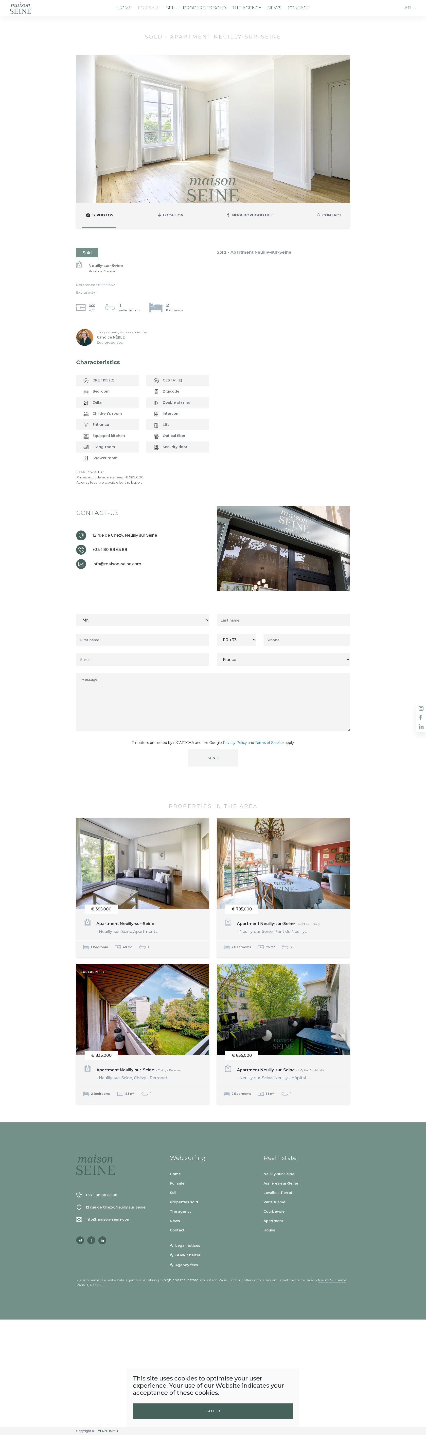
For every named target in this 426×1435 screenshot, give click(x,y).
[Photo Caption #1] (213, 129)
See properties (110, 342)
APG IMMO (109, 1431)
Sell (171, 8)
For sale (149, 8)
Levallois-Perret (278, 1192)
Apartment (273, 1221)
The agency (246, 8)
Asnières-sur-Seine (281, 1183)
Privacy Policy (235, 742)
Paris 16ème (274, 1202)
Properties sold (204, 8)
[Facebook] (91, 1240)
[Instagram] (80, 1240)
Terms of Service (269, 742)
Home (124, 8)
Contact (298, 8)
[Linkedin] (102, 1240)
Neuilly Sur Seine (332, 1280)
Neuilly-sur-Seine (279, 1174)
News (274, 8)
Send (213, 758)
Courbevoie (274, 1211)
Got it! (213, 1411)
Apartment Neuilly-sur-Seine (127, 927)
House (269, 1230)
